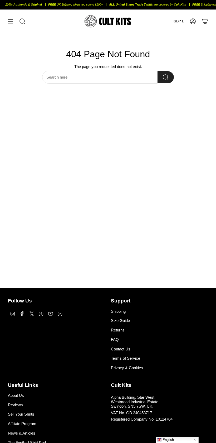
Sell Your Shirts (21, 414)
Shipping (118, 311)
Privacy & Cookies (127, 367)
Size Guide (120, 320)
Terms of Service (125, 358)
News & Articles (21, 433)
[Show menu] (10, 21)
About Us (16, 395)
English (167, 440)
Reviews (15, 405)
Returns (118, 330)
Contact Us (120, 349)
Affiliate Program (22, 423)
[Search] (166, 77)
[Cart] (205, 21)
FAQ (115, 339)
